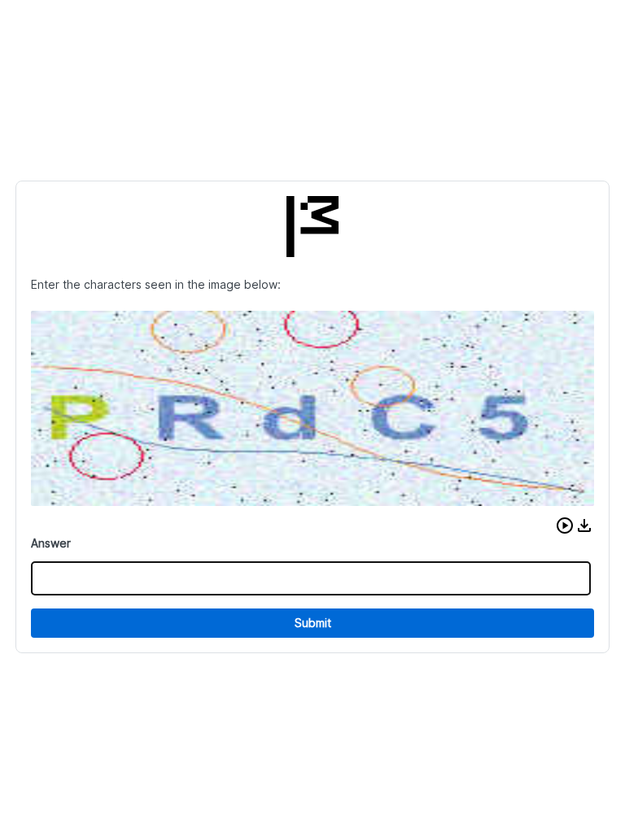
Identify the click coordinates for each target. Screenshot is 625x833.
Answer (51, 543)
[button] (565, 525)
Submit (313, 623)
